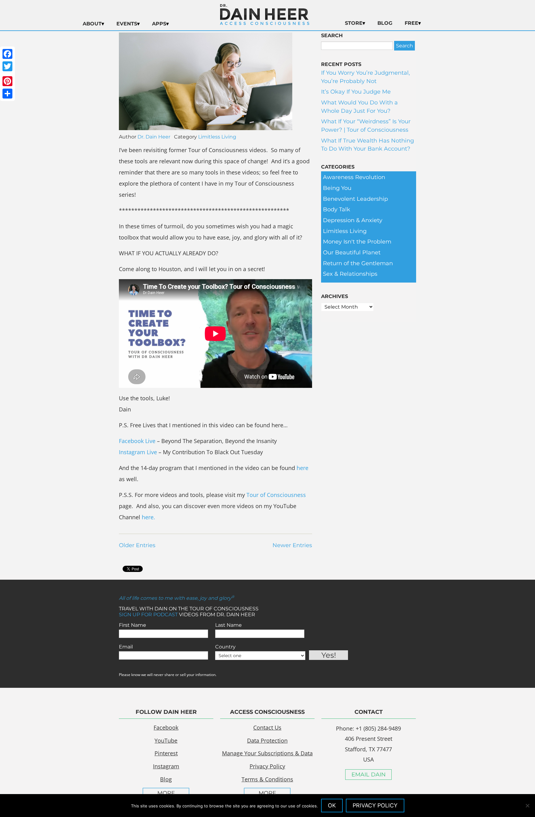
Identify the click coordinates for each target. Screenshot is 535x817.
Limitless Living (217, 137)
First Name (132, 625)
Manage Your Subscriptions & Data (267, 753)
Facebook (166, 727)
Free (411, 23)
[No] (527, 805)
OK (332, 805)
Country (225, 647)
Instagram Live (138, 452)
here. (148, 517)
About (92, 24)
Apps (159, 24)
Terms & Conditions (267, 779)
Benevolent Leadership (355, 198)
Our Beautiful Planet (352, 252)
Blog (384, 23)
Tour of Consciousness (276, 495)
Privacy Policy (267, 766)
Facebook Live (137, 441)
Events (126, 24)
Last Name (228, 625)
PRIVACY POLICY (375, 805)
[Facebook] (7, 54)
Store (354, 23)
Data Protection (267, 740)
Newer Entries (292, 545)
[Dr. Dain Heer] (264, 23)
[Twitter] (7, 66)
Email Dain (368, 774)
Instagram (166, 766)
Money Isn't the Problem (357, 241)
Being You (337, 188)
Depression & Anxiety (352, 220)
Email (126, 647)
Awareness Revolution (354, 177)
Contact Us (267, 727)
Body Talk (336, 209)
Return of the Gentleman (358, 263)
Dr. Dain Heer (153, 137)
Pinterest (166, 753)
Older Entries (137, 545)
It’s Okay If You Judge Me (356, 91)
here (302, 468)
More (166, 793)
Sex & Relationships (350, 273)
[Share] (7, 93)
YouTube (165, 740)
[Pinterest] (7, 81)
